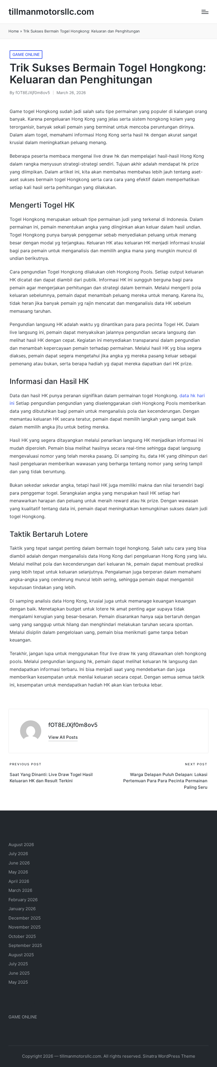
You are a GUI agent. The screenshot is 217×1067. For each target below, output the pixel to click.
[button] (63, 737)
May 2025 (18, 982)
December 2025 (24, 918)
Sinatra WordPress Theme (169, 1056)
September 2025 (25, 945)
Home (13, 31)
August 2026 (21, 844)
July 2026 (18, 853)
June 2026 (19, 863)
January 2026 (22, 908)
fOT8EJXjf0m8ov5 (72, 725)
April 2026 (18, 881)
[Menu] (205, 12)
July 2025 (18, 963)
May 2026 (18, 872)
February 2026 (23, 899)
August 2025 (21, 954)
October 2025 (22, 936)
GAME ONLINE (26, 54)
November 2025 (24, 927)
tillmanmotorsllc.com (51, 11)
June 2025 (19, 973)
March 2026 (20, 890)
